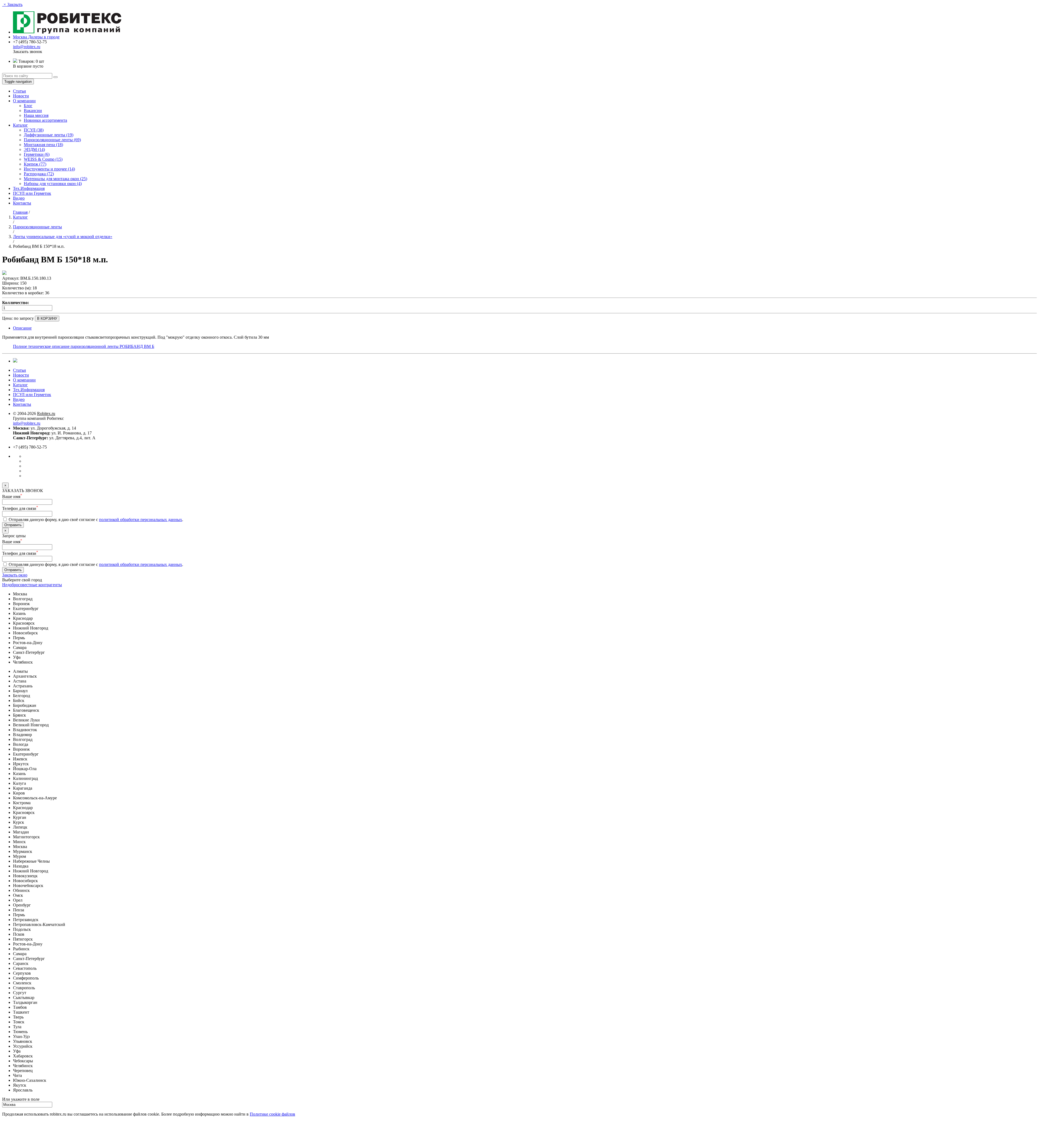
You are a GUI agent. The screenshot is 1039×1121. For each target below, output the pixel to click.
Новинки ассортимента (45, 120)
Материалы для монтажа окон (55, 178)
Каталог (20, 125)
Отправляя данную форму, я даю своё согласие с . (95, 519)
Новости (21, 96)
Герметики (37, 154)
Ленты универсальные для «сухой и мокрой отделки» (62, 236)
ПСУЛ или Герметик (32, 193)
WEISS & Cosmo (43, 159)
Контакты (22, 203)
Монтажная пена (43, 144)
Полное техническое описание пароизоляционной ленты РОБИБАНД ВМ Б (83, 346)
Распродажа (39, 174)
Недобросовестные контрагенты (32, 584)
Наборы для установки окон (53, 183)
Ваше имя (12, 496)
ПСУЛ (34, 130)
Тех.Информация (29, 188)
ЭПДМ (34, 149)
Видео (19, 198)
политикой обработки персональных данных (140, 519)
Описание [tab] (22, 328)
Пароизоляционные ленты (52, 139)
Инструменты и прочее (49, 169)
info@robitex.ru (26, 46)
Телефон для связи (20, 508)
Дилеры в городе (44, 37)
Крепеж (35, 164)
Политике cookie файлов (272, 1114)
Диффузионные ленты (48, 135)
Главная (20, 212)
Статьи (19, 91)
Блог (28, 105)
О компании (24, 100)
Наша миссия (36, 115)
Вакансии (33, 110)
